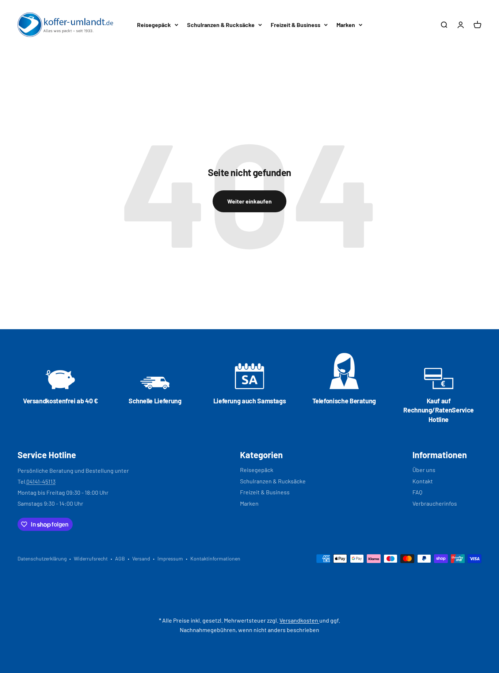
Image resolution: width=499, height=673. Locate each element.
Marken (345, 24)
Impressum (170, 558)
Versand (141, 558)
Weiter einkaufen (249, 201)
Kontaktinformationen (215, 558)
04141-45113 (41, 481)
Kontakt (422, 481)
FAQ (417, 491)
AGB (120, 558)
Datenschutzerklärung (42, 558)
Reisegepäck (154, 24)
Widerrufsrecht (91, 558)
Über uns (423, 469)
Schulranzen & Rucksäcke (221, 24)
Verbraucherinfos (434, 503)
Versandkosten (299, 620)
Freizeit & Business (295, 24)
